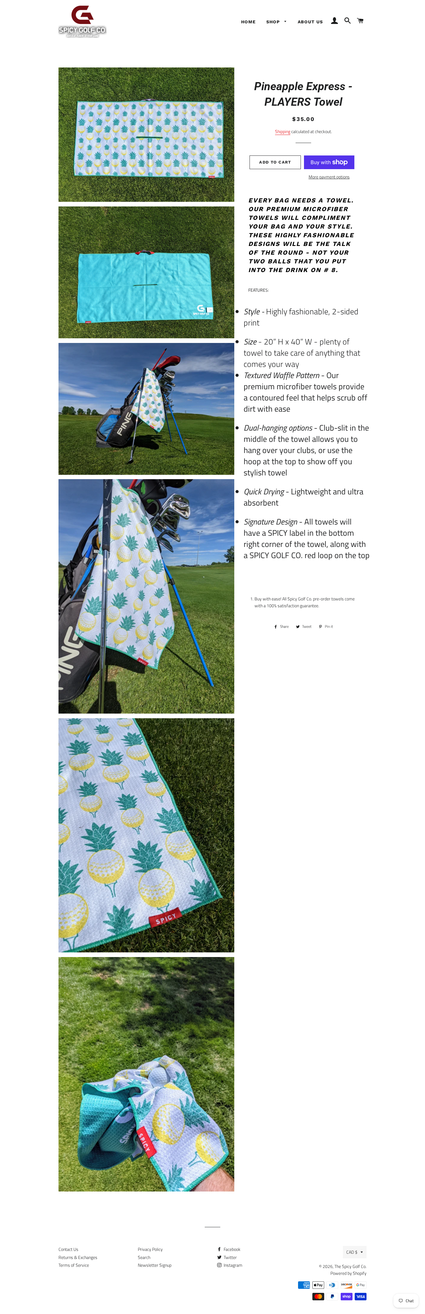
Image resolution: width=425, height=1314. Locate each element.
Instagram (232, 1265)
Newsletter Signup (154, 1265)
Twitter (230, 1257)
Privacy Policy (150, 1249)
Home (248, 21)
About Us (310, 21)
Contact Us (68, 1249)
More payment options (329, 177)
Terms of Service (73, 1265)
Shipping (282, 131)
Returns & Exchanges (77, 1257)
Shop (274, 21)
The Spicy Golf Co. (350, 1266)
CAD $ (351, 1252)
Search (144, 1257)
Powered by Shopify (348, 1273)
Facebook (232, 1249)
